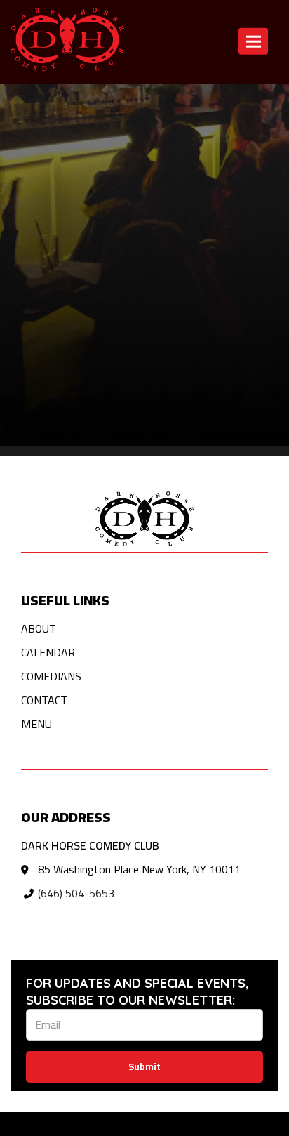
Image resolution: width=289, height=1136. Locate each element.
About (38, 628)
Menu (36, 723)
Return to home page (51, 101)
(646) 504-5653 (76, 893)
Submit (144, 1066)
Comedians (51, 676)
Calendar (134, 101)
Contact (187, 101)
